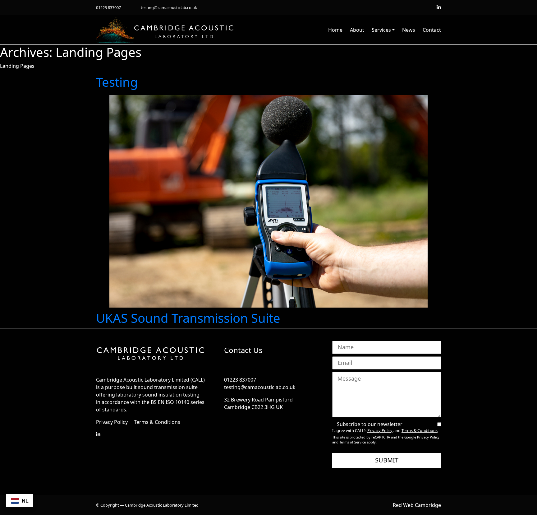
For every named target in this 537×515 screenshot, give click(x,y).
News (408, 29)
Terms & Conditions (157, 422)
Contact (432, 29)
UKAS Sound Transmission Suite (188, 318)
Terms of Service (352, 442)
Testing (117, 81)
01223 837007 (108, 7)
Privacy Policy (112, 422)
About (357, 29)
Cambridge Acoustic (173, 30)
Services (381, 29)
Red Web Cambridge (417, 505)
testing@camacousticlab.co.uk (169, 7)
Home (335, 29)
